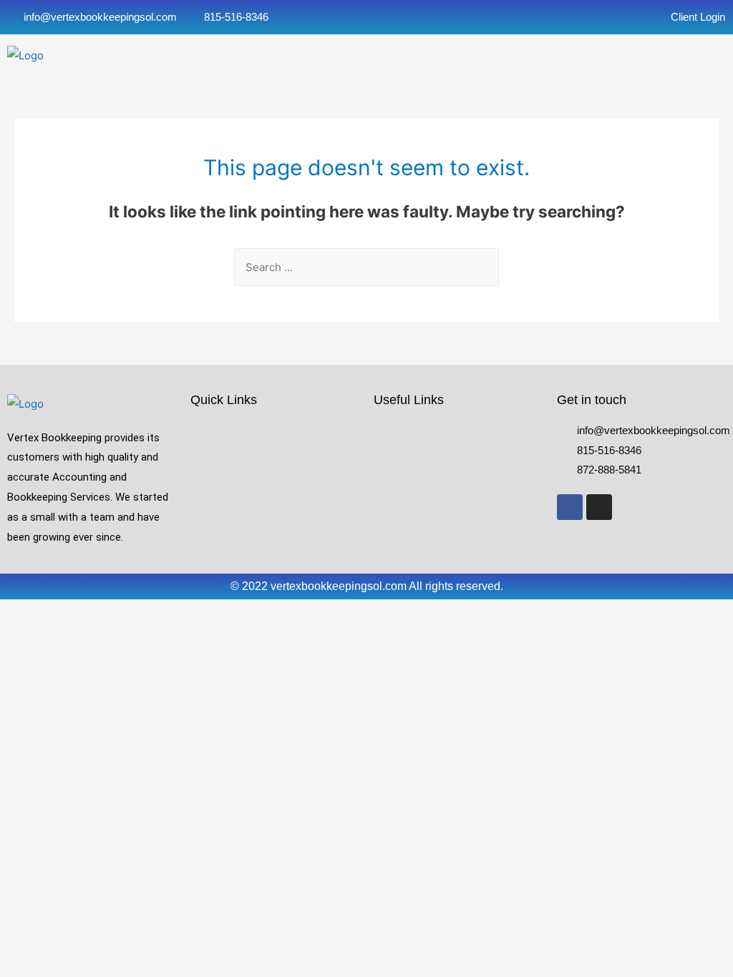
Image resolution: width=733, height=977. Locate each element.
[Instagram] (599, 507)
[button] (361, 55)
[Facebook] (570, 507)
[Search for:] (366, 267)
